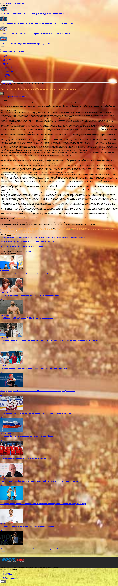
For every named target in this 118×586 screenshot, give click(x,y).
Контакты (5, 577)
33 (1, 553)
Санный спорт (9, 72)
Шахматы (7, 75)
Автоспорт (6, 63)
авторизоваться (27, 251)
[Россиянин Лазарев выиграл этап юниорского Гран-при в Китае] (3, 41)
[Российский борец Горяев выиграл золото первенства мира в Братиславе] (11, 268)
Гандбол (7, 74)
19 (1, 395)
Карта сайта (6, 576)
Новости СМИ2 (100, 102)
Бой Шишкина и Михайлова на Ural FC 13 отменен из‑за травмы (26, 318)
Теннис (5, 62)
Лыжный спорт (9, 71)
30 (1, 299)
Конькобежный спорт (10, 70)
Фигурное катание (10, 68)
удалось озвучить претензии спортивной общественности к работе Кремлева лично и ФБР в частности (82, 214)
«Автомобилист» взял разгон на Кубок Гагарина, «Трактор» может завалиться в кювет (35, 34)
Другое (5, 64)
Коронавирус (8, 67)
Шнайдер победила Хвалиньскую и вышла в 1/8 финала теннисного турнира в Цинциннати (36, 24)
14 (1, 530)
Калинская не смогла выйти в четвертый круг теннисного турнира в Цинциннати (34, 549)
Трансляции (8, 77)
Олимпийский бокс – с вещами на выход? (38, 228)
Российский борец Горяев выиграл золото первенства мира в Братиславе (30, 273)
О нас (4, 572)
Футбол (5, 55)
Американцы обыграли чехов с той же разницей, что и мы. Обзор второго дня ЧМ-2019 (28, 241)
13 (1, 372)
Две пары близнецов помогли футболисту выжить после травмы (27, 526)
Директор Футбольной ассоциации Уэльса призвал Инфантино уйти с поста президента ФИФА (39, 481)
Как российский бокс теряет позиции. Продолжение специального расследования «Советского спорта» (49, 226)
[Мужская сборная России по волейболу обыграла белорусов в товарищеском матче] (3, 10)
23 (1, 485)
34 (1, 345)
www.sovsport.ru (10, 234)
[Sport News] (12, 3)
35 (1, 277)
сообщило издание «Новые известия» (30, 105)
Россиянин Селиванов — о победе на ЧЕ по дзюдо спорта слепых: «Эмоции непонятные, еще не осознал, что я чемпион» (49, 341)
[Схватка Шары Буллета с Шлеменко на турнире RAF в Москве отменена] (11, 291)
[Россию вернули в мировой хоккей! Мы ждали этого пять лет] (11, 454)
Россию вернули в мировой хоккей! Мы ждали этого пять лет (25, 459)
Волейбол (5, 60)
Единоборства (7, 59)
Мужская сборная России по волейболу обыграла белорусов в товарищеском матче (33, 14)
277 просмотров (4, 96)
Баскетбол (6, 58)
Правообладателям (7, 574)
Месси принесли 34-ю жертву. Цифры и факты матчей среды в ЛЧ (21, 246)
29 (1, 508)
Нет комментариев (20, 96)
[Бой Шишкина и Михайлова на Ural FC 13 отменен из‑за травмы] (11, 314)
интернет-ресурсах (19, 218)
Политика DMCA (7, 573)
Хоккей (5, 56)
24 (1, 417)
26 (1, 440)
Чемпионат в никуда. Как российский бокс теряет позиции (89, 226)
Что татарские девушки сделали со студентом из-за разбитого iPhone (54, 229)
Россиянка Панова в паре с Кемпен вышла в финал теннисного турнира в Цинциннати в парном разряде (43, 504)
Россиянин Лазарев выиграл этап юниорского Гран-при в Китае (25, 44)
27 (1, 322)
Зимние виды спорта (10, 66)
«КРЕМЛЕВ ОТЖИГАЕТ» (74, 206)
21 (1, 462)
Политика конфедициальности (10, 578)
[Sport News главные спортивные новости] (12, 562)
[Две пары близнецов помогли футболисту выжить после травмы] (11, 522)
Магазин (5, 53)
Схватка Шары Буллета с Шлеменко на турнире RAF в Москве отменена (29, 295)
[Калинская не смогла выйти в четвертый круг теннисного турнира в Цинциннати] (11, 544)
